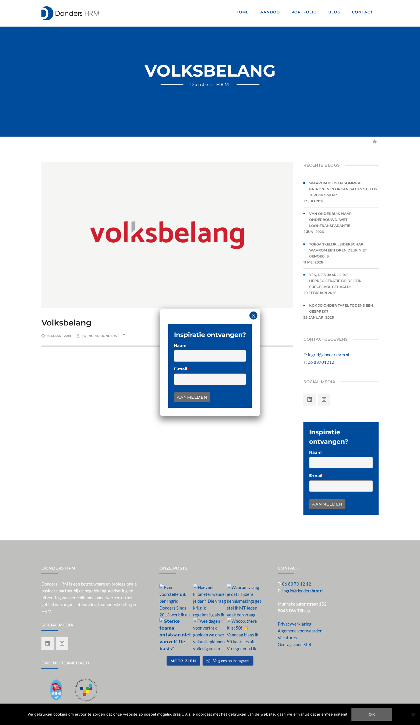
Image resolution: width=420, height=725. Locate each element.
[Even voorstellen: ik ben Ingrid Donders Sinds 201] (176, 601)
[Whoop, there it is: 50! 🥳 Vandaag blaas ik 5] (244, 634)
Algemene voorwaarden (300, 630)
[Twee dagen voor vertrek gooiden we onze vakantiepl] (210, 634)
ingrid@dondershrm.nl (328, 354)
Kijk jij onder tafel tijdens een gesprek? (341, 308)
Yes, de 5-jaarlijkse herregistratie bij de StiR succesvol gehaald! (335, 281)
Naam (316, 452)
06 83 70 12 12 (296, 583)
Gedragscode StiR (294, 644)
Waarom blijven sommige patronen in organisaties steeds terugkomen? (343, 189)
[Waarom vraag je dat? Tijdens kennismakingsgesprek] (244, 601)
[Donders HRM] (70, 12)
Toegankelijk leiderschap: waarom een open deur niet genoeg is (338, 250)
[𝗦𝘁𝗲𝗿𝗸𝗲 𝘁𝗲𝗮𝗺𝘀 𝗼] (176, 634)
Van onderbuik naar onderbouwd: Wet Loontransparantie (330, 219)
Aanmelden (327, 504)
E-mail (316, 475)
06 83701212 (321, 362)
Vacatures (287, 637)
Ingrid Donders (102, 336)
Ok (372, 714)
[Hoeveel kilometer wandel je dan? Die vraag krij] (210, 601)
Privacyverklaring (294, 623)
